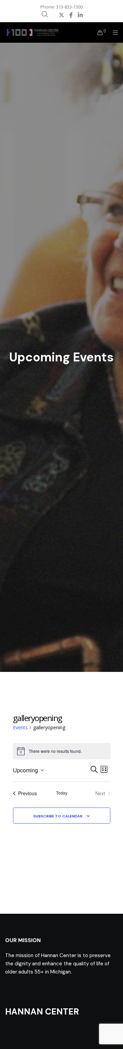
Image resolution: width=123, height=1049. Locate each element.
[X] (61, 15)
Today (61, 793)
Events (20, 727)
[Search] (45, 14)
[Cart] (98, 32)
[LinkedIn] (80, 15)
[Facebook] (71, 15)
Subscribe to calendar (57, 816)
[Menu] (113, 32)
